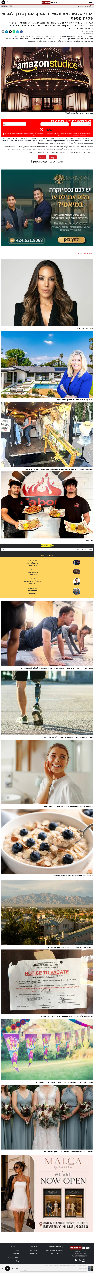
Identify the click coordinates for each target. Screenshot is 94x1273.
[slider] (53, 1271)
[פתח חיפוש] (8, 2)
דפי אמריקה (33, 1254)
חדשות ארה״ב (32, 1247)
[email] (2, 31)
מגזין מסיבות (33, 1250)
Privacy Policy (76, 135)
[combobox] (47, 549)
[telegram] (17, 31)
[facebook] (21, 31)
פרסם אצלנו (15, 1247)
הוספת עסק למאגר (13, 1257)
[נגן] (7, 1268)
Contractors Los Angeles (54, 1250)
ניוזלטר (17, 1261)
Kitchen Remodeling (56, 1247)
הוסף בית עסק (47, 555)
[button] (4, 124)
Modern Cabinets (57, 1254)
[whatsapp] (13, 31)
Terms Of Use (83, 135)
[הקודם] (3, 1269)
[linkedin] (6, 31)
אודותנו (17, 1250)
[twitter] (10, 31)
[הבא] (12, 1269)
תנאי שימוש (15, 1254)
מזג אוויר (80, 6)
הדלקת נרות (89, 6)
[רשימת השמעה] (17, 1269)
